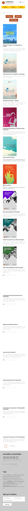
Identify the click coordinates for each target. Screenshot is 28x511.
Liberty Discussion (19, 481)
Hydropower (21, 479)
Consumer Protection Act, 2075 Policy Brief (14, 437)
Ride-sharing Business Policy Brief (11, 212)
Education (9, 478)
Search (21, 7)
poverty (18, 483)
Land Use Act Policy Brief (9, 352)
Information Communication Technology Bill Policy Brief (13, 408)
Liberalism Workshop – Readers (11, 100)
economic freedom (9, 476)
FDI (20, 478)
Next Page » (12, 446)
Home (4, 12)
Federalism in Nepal (11, 479)
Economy (5, 478)
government (17, 479)
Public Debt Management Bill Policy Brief (13, 267)
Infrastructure (5, 481)
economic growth (16, 476)
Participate (11, 483)
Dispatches (18, 16)
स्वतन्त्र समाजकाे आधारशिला (8, 157)
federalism (5, 479)
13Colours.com (14, 464)
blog (8, 475)
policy (16, 483)
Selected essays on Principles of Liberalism (13, 74)
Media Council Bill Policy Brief (10, 324)
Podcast (13, 7)
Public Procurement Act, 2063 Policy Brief (13, 239)
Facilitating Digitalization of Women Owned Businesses (13, 129)
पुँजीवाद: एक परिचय (7, 185)
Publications (9, 16)
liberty (13, 481)
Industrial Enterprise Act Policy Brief (12, 380)
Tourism (23, 486)
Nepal (5, 483)
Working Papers (14, 20)
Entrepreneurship (16, 478)
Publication (6, 486)
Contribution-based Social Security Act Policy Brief (12, 296)
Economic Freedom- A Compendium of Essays (12, 45)
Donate (5, 7)
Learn (10, 481)
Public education (19, 486)
